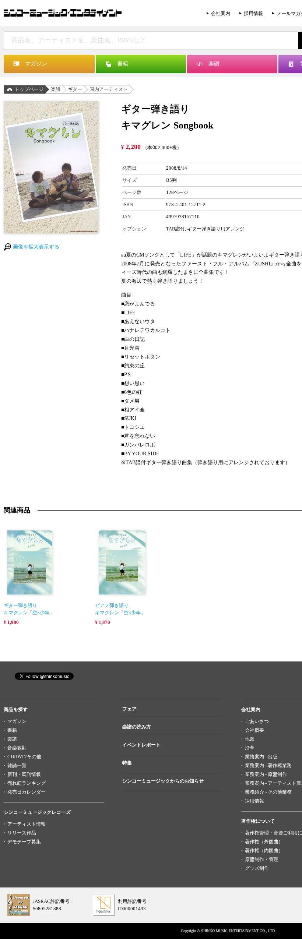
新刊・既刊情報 (24, 774)
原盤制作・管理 (261, 859)
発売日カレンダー (26, 792)
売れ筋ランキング (26, 783)
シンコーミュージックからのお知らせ (163, 781)
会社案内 (220, 13)
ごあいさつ (257, 721)
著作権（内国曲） (264, 850)
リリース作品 (21, 833)
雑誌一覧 (17, 765)
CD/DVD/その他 (24, 756)
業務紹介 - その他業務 (268, 792)
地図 (249, 739)
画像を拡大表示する (36, 247)
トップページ (29, 89)
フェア (129, 709)
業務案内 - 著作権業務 (268, 765)
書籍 (12, 730)
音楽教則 (17, 748)
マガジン (17, 721)
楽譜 (55, 89)
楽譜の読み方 (136, 727)
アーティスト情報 (26, 824)
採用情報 (253, 13)
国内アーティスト (108, 89)
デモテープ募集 (24, 841)
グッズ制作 (257, 868)
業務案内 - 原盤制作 (266, 774)
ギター (75, 89)
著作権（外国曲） (264, 841)
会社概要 (254, 730)
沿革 (249, 748)
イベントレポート (141, 745)
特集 (127, 763)
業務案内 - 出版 (261, 756)
